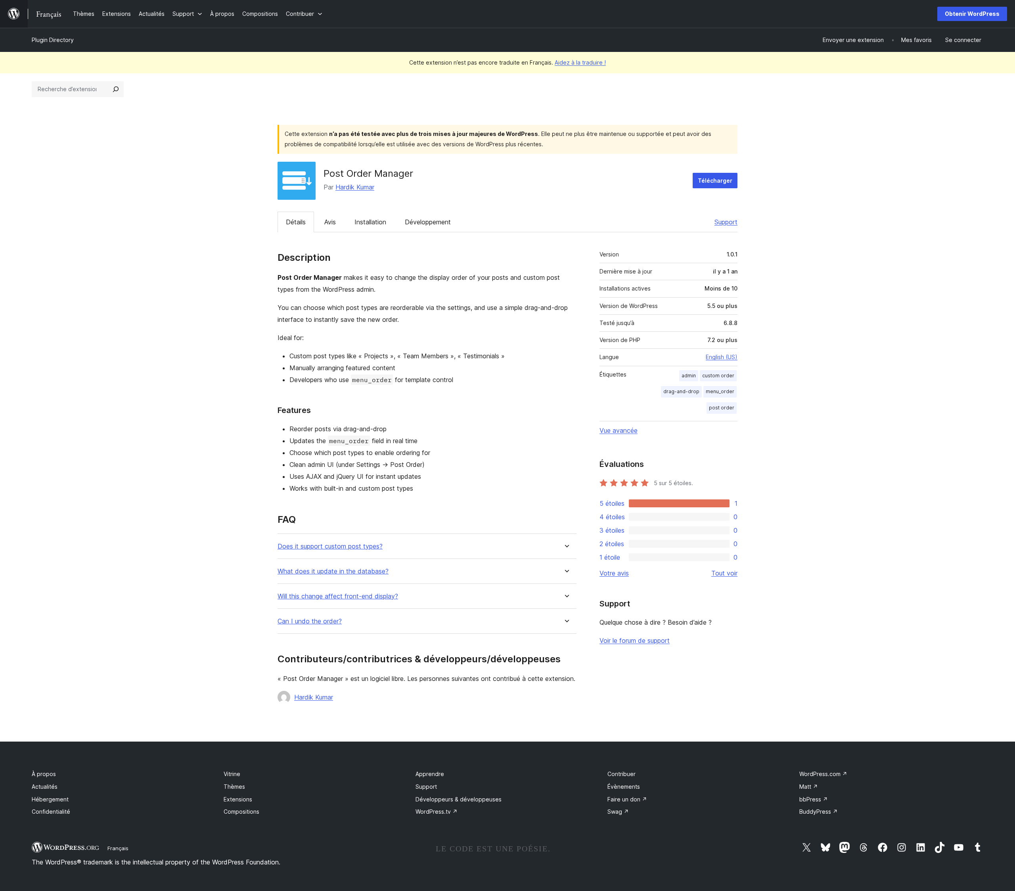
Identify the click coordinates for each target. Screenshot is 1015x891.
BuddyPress (818, 811)
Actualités (44, 786)
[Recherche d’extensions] (116, 89)
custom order (718, 376)
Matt (808, 786)
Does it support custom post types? (330, 546)
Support (725, 222)
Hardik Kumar (354, 187)
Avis (330, 222)
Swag (618, 811)
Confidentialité (51, 811)
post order (721, 408)
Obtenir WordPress (972, 13)
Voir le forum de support (634, 640)
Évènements (623, 786)
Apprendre (430, 774)
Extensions (238, 799)
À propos (44, 774)
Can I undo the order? (310, 621)
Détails (296, 222)
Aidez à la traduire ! (580, 62)
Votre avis (614, 573)
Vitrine (232, 774)
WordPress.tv (437, 811)
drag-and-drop (681, 391)
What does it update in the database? (333, 571)
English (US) (721, 357)
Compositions (241, 811)
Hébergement (50, 799)
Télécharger (715, 180)
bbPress (813, 799)
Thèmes (234, 786)
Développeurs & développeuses (459, 799)
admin (689, 376)
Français (117, 848)
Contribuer (621, 774)
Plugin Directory (53, 39)
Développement (428, 222)
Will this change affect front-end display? (338, 596)
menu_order (720, 391)
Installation (370, 222)
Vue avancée (618, 430)
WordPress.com (823, 774)
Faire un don (627, 799)
